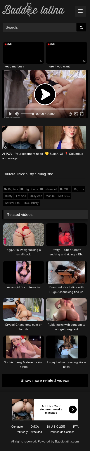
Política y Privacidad (29, 432)
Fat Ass (21, 196)
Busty (8, 196)
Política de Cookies (62, 432)
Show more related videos (45, 380)
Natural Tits (12, 203)
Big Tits (79, 189)
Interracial (51, 189)
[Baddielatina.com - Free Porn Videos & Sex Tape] (37, 10)
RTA (76, 426)
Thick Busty (31, 203)
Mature (50, 196)
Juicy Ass (36, 196)
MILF (67, 189)
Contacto (17, 426)
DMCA (35, 426)
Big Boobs (31, 189)
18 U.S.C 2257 (56, 426)
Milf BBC (64, 196)
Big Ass (13, 189)
